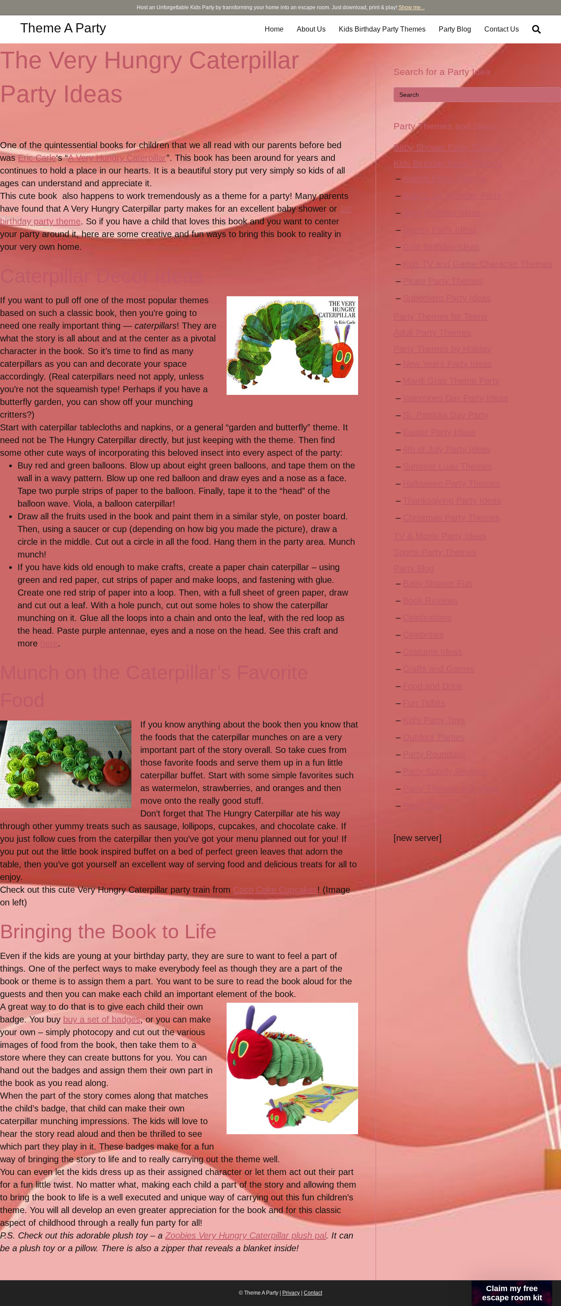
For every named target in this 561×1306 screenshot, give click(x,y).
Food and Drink (432, 686)
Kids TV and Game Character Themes (477, 264)
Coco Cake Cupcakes (275, 889)
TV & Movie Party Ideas (440, 536)
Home (274, 29)
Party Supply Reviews (445, 771)
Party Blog (455, 29)
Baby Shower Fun (437, 583)
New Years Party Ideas (447, 364)
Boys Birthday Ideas (442, 212)
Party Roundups (434, 754)
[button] (512, 1293)
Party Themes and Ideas (451, 788)
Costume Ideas (432, 652)
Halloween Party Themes (451, 483)
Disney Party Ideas (439, 229)
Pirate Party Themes (443, 281)
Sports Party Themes (435, 552)
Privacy (291, 1293)
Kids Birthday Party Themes (382, 29)
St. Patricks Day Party (446, 415)
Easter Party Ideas (439, 432)
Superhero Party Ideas (447, 298)
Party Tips (422, 805)
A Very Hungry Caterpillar (117, 158)
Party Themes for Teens (440, 316)
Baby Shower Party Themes (448, 147)
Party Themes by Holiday (442, 349)
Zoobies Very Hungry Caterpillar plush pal (245, 1235)
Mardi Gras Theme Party (451, 381)
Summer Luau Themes (447, 466)
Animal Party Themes (444, 178)
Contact (313, 1293)
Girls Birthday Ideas (441, 247)
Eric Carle (37, 158)
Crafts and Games (439, 669)
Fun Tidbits (424, 703)
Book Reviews (430, 600)
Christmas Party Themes (451, 517)
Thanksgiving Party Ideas (452, 500)
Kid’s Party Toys (434, 720)
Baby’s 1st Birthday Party (452, 195)
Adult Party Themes (432, 332)
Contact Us (501, 29)
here (49, 643)
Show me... (411, 7)
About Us (311, 29)
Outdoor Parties (434, 737)
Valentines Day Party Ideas (455, 398)
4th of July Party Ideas (446, 449)
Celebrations (427, 617)
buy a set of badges (101, 1019)
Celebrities (423, 634)
